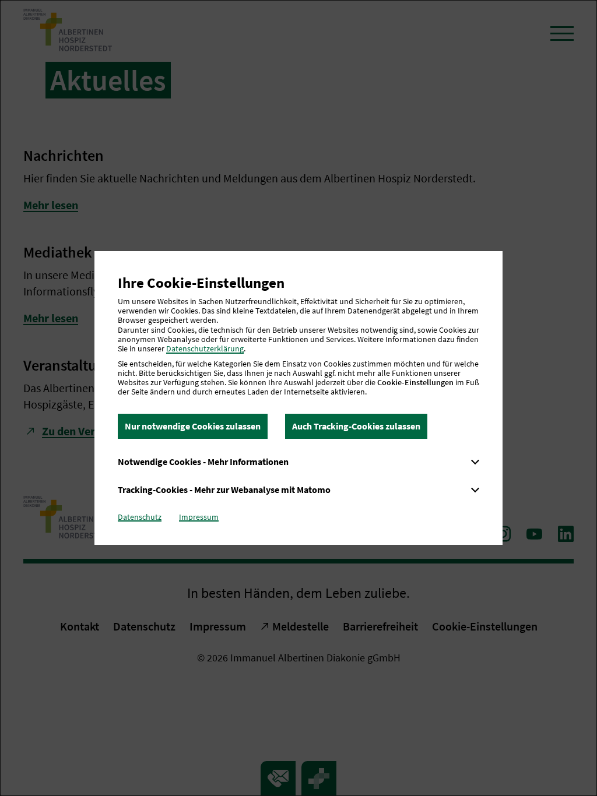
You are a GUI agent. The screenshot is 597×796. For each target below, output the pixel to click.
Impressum (199, 517)
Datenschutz (139, 517)
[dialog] (298, 398)
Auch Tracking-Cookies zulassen (356, 426)
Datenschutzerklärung (205, 348)
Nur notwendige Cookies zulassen (193, 426)
